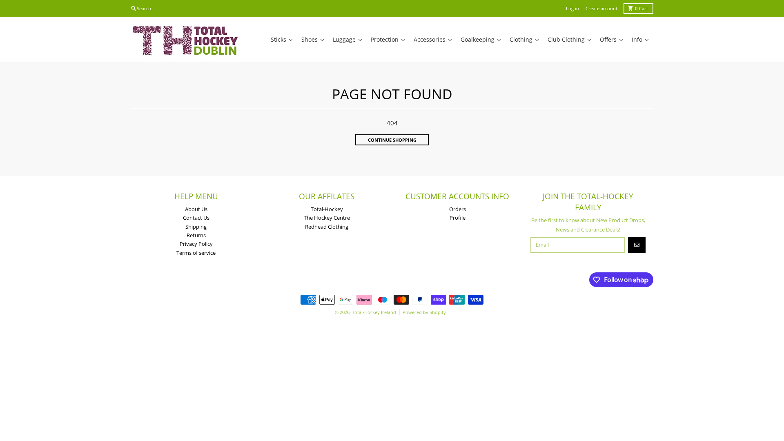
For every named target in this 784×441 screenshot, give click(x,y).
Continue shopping (392, 140)
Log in (572, 8)
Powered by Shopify (424, 312)
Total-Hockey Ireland (374, 312)
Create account (601, 8)
